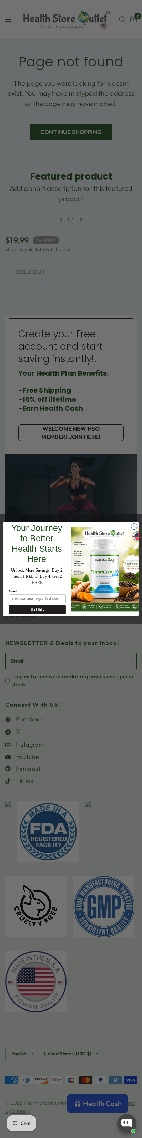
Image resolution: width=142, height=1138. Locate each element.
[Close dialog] (134, 526)
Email (13, 591)
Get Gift (37, 609)
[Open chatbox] (126, 1123)
